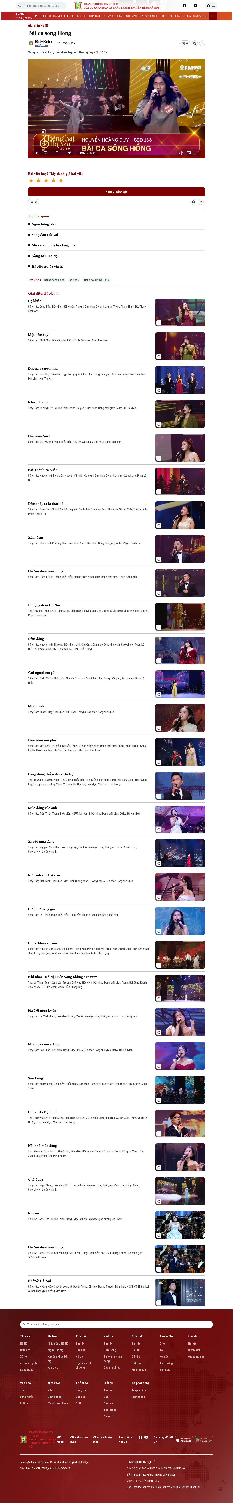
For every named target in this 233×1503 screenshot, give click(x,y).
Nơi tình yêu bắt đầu (44, 875)
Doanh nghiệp (112, 1367)
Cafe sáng (110, 1350)
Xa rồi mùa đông (41, 841)
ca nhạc (74, 279)
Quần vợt (81, 1397)
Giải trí (108, 1383)
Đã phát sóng (140, 1383)
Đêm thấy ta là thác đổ (45, 504)
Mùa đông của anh (42, 808)
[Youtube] (195, 5)
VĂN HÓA (137, 16)
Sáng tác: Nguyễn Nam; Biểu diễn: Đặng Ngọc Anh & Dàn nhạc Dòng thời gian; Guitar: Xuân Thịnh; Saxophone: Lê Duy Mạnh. (82, 849)
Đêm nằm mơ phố (42, 740)
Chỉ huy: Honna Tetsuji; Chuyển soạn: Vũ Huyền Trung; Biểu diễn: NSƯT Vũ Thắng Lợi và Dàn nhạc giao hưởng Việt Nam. (85, 1255)
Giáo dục (193, 1336)
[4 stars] (53, 180)
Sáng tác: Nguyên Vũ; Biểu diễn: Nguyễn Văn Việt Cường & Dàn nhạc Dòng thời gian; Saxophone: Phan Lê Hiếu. (87, 478)
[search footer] (24, 1324)
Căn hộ (136, 1356)
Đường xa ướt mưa (43, 368)
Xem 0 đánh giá (116, 192)
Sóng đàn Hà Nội (45, 235)
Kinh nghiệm (139, 1369)
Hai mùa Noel (39, 436)
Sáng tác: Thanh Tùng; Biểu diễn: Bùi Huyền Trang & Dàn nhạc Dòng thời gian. (71, 712)
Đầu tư (136, 1350)
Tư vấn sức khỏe (58, 1403)
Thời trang (110, 1410)
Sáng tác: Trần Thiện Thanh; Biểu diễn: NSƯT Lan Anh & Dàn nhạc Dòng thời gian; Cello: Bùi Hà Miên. (84, 813)
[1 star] (31, 180)
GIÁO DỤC (123, 16)
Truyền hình (139, 1390)
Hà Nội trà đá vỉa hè (47, 266)
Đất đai (136, 1363)
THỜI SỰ (45, 16)
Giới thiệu (60, 1440)
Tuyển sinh (194, 1350)
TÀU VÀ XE (108, 16)
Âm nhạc (109, 1416)
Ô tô (162, 1343)
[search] (19, 6)
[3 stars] (46, 180)
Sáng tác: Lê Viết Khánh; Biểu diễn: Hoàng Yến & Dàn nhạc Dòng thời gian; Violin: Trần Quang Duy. (82, 1016)
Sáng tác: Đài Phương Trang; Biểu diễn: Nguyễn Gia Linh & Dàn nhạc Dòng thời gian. (75, 442)
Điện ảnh (109, 1403)
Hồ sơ (79, 1356)
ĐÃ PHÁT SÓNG (196, 16)
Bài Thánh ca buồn (43, 470)
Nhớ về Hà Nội (39, 1281)
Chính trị (25, 1350)
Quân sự (81, 1350)
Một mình (36, 706)
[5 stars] (61, 180)
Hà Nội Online (43, 41)
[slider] (116, 145)
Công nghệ (26, 1369)
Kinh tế (108, 1336)
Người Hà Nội (56, 1350)
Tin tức (80, 1343)
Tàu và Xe (166, 1336)
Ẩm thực (53, 1367)
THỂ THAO (166, 16)
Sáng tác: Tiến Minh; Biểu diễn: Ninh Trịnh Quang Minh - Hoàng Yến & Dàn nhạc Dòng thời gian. (80, 881)
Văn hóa (25, 1383)
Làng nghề (26, 1397)
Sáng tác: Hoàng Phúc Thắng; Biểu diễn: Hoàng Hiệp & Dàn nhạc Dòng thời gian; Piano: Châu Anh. (82, 577)
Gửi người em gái (42, 673)
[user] (211, 5)
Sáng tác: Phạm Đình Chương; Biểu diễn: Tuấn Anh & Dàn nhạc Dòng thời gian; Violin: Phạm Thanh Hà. (84, 543)
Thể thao (82, 1383)
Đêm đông (36, 639)
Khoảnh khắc (38, 402)
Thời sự (25, 1336)
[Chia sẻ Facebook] (195, 43)
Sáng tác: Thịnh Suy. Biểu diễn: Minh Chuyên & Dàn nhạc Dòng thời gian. (68, 340)
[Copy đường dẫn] (202, 43)
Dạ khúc (34, 301)
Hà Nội (24, 1343)
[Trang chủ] (36, 16)
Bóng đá (81, 1390)
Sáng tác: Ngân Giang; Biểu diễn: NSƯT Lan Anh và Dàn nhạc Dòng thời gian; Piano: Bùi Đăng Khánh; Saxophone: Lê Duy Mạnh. (84, 1187)
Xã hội (24, 1356)
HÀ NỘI (57, 16)
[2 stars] (38, 180)
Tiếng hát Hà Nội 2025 (97, 279)
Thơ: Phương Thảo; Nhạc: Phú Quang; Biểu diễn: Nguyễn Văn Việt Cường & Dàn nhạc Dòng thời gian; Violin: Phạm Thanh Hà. (87, 613)
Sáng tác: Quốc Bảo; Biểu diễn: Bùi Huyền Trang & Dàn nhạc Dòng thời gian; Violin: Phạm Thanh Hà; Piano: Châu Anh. (87, 309)
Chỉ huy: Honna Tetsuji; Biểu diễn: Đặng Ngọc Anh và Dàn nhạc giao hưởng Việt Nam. (75, 1219)
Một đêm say (38, 335)
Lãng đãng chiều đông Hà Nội (51, 774)
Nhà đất (137, 1336)
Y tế (50, 1390)
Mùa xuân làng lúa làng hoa (53, 245)
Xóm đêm (35, 537)
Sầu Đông (35, 1078)
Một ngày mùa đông (43, 1044)
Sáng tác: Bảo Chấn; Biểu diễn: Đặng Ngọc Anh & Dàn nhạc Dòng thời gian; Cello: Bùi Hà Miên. (80, 1050)
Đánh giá (165, 1369)
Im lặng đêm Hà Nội (44, 605)
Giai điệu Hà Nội (38, 25)
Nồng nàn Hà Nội (45, 256)
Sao (106, 1397)
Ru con (33, 1213)
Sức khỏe (54, 1383)
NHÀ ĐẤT (94, 16)
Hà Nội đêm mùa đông (45, 571)
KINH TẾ (82, 16)
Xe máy (164, 1356)
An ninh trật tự (29, 1363)
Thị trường (166, 1363)
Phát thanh (138, 1397)
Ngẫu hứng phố (44, 224)
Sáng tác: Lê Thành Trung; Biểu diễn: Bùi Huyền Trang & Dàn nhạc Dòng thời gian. (73, 915)
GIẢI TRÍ (180, 16)
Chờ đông (35, 1179)
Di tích (24, 1403)
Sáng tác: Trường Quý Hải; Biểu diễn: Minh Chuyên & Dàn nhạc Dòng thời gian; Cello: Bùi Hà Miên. (82, 408)
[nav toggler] (213, 16)
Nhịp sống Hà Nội (58, 1343)
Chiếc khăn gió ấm (42, 943)
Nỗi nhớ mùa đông (42, 1146)
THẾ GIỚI (69, 16)
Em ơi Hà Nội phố (42, 1112)
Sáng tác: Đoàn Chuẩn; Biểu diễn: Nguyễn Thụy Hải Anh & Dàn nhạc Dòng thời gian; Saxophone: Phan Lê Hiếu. (86, 681)
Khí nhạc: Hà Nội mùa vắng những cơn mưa (62, 977)
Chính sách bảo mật (102, 1440)
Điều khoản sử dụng (79, 1440)
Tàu (162, 1350)
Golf (78, 1403)
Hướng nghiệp (195, 1356)
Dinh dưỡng (55, 1397)
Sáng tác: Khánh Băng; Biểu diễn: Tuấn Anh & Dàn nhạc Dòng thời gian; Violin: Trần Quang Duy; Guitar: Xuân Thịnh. (87, 1086)
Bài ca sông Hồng (54, 279)
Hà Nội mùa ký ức (42, 1010)
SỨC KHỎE (152, 16)
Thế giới (81, 1336)
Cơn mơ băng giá (41, 909)
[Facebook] (184, 5)
